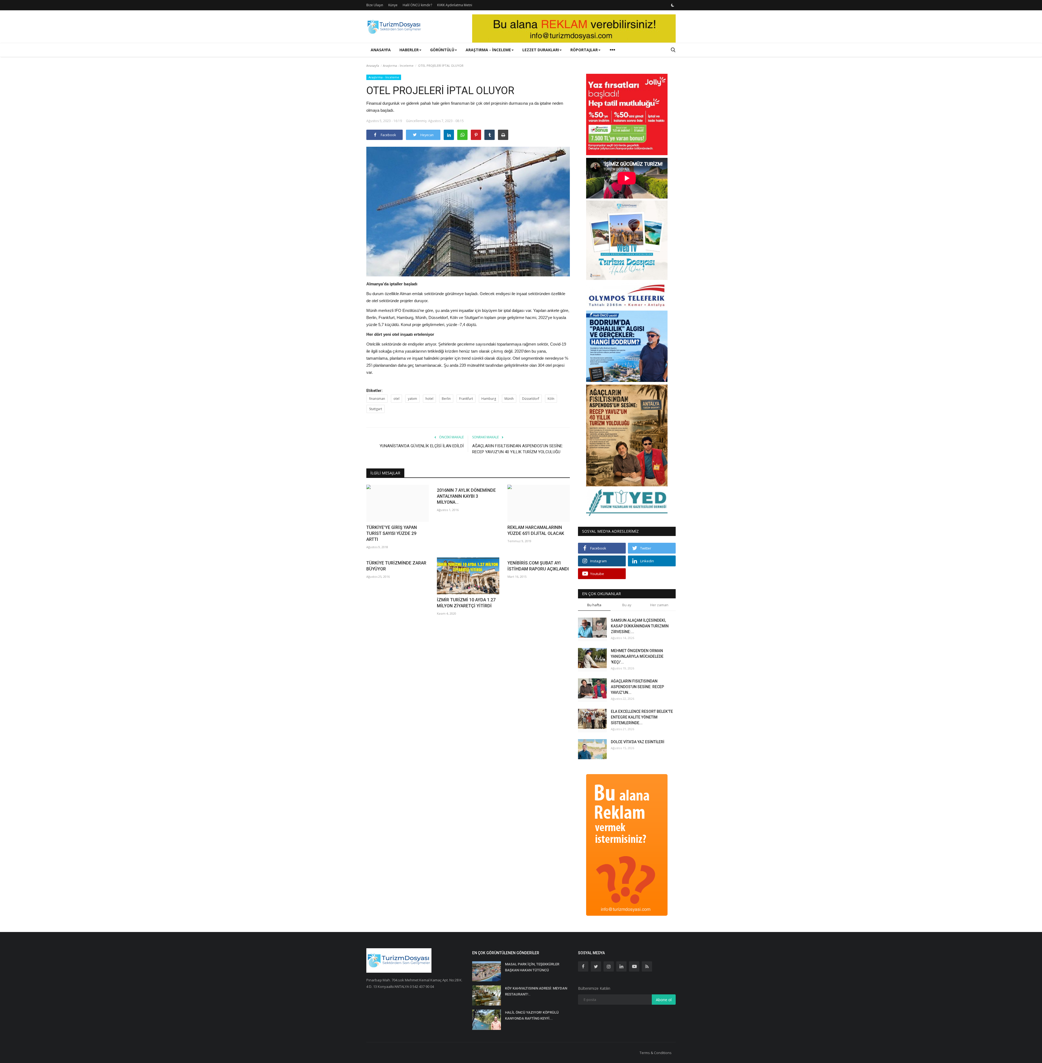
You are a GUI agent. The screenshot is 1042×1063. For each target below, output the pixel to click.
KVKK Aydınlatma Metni (454, 5)
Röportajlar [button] (584, 49)
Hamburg (488, 398)
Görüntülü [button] (442, 49)
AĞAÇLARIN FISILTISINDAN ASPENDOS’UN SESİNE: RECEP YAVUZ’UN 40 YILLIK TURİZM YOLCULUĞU (517, 448)
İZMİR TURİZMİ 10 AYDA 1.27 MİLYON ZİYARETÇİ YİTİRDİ (466, 602)
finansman (377, 398)
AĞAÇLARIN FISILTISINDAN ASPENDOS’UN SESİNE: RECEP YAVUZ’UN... (637, 687)
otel (396, 398)
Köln (551, 398)
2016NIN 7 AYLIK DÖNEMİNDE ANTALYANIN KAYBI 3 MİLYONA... (466, 496)
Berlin (446, 398)
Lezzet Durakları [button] (540, 49)
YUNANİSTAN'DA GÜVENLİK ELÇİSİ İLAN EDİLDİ (422, 445)
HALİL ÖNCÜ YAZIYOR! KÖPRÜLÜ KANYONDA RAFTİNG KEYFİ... (532, 1015)
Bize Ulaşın (374, 5)
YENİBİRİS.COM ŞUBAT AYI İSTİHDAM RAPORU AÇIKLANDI (538, 566)
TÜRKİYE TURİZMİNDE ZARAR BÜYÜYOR (396, 566)
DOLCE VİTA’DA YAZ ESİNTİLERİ (637, 742)
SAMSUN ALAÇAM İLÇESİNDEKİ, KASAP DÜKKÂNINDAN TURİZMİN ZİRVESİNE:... (640, 626)
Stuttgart (375, 409)
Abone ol (664, 999)
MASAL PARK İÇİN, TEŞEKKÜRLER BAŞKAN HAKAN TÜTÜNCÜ (532, 967)
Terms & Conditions (656, 1052)
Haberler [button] (409, 49)
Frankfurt (466, 398)
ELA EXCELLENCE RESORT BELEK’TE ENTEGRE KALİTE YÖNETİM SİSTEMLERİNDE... (642, 717)
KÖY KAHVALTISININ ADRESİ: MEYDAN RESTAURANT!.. (536, 991)
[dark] (673, 5)
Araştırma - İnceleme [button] (488, 49)
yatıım (412, 398)
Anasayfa (381, 49)
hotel (429, 398)
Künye (393, 5)
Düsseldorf (530, 398)
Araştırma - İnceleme (398, 65)
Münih (509, 398)
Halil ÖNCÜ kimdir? (417, 5)
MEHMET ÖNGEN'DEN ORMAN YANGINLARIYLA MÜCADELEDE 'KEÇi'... (637, 656)
